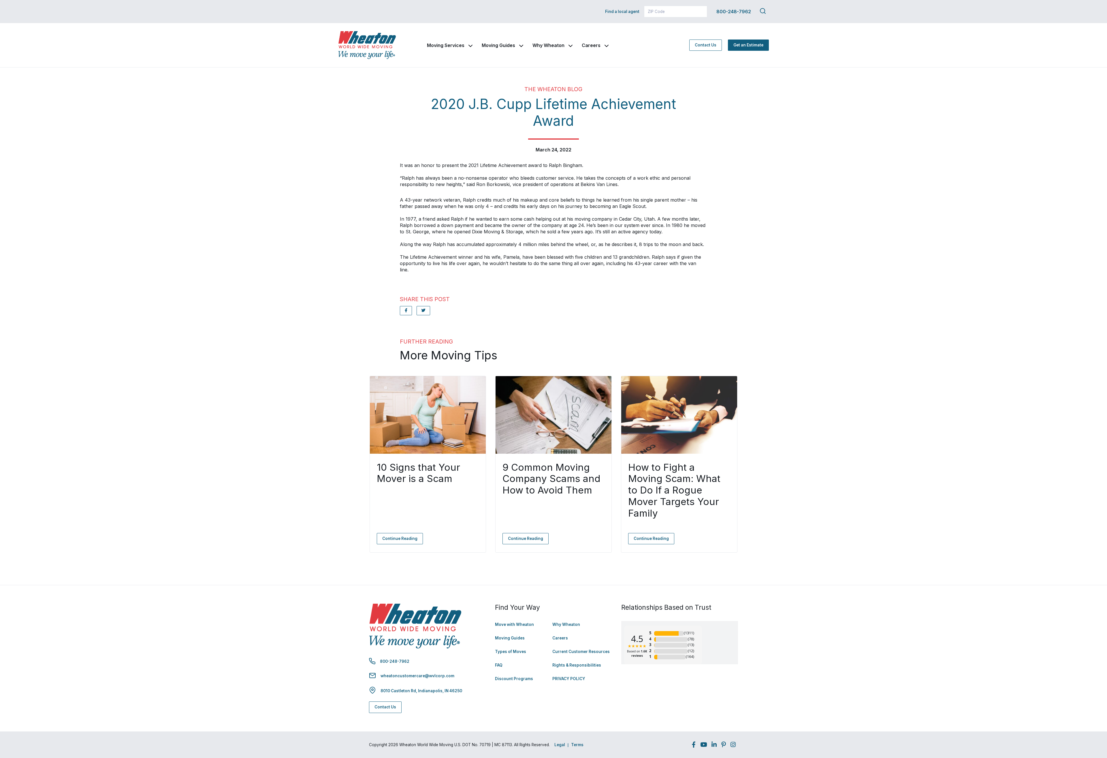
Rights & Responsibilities (576, 665)
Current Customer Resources (581, 651)
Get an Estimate (748, 45)
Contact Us (705, 45)
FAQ (498, 665)
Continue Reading (399, 538)
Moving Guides (498, 45)
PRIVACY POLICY (568, 678)
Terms (577, 744)
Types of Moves (510, 651)
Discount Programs (514, 678)
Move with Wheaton (514, 624)
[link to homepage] (367, 45)
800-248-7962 (733, 11)
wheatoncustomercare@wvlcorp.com (417, 675)
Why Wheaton (548, 45)
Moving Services (445, 45)
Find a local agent (622, 11)
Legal (559, 744)
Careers (591, 45)
